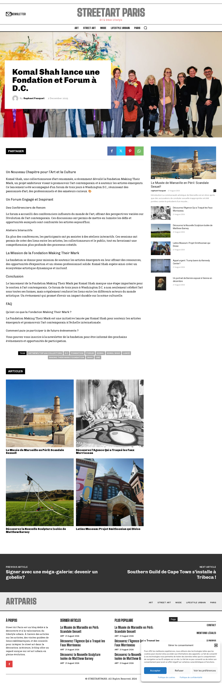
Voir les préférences (205, 670)
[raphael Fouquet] (16, 98)
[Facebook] (111, 151)
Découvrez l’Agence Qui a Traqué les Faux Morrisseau (105, 451)
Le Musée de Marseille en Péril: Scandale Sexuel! (35, 451)
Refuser (179, 670)
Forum (90, 353)
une (98, 357)
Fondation (77, 353)
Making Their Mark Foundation (66, 357)
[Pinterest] (130, 151)
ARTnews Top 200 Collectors (45, 353)
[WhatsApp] (139, 151)
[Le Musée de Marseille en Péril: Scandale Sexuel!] (40, 413)
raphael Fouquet (34, 98)
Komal (100, 353)
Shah (90, 357)
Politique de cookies (166, 677)
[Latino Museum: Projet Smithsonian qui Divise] (110, 492)
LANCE (126, 353)
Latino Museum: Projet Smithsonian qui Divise (108, 529)
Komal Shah (113, 353)
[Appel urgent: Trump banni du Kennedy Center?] (161, 266)
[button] (215, 645)
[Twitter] (120, 151)
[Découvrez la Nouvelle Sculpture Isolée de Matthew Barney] (40, 492)
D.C (66, 353)
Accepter (155, 670)
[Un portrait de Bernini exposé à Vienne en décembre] (161, 283)
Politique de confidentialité (191, 677)
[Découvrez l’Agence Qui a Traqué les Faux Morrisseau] (110, 413)
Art (153, 178)
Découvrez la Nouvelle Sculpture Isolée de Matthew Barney (36, 530)
